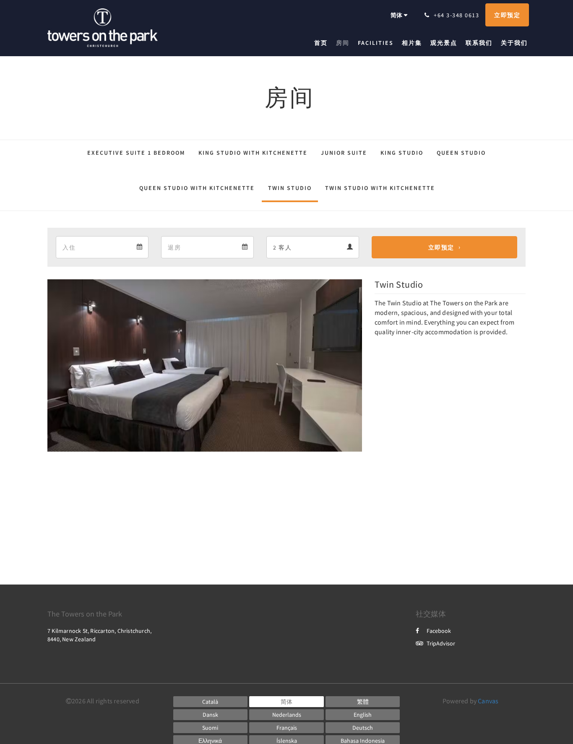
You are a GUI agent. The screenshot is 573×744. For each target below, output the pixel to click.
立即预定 (441, 247)
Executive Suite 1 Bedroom (136, 152)
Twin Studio (290, 188)
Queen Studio (461, 152)
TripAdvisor (441, 643)
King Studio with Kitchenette (252, 152)
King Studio (401, 152)
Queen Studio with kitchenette (197, 188)
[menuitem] (323, 42)
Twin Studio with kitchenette (380, 188)
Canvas (488, 701)
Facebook (439, 631)
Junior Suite (344, 152)
